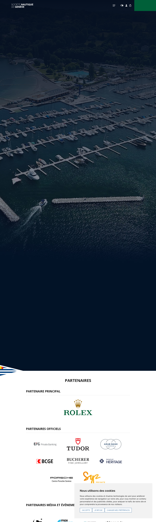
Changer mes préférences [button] (118, 510)
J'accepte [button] (86, 510)
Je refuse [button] (98, 510)
